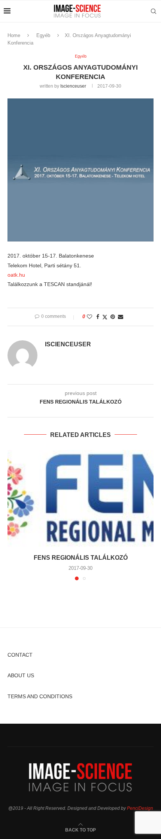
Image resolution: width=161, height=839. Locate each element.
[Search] (153, 11)
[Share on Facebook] (97, 317)
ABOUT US (20, 675)
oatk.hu (16, 275)
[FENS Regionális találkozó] (80, 498)
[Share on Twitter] (104, 317)
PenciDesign (140, 808)
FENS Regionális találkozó (81, 557)
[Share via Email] (120, 317)
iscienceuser (73, 86)
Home (13, 35)
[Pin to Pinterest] (112, 317)
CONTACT (20, 655)
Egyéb (43, 35)
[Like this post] (89, 317)
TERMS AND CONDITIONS (39, 696)
